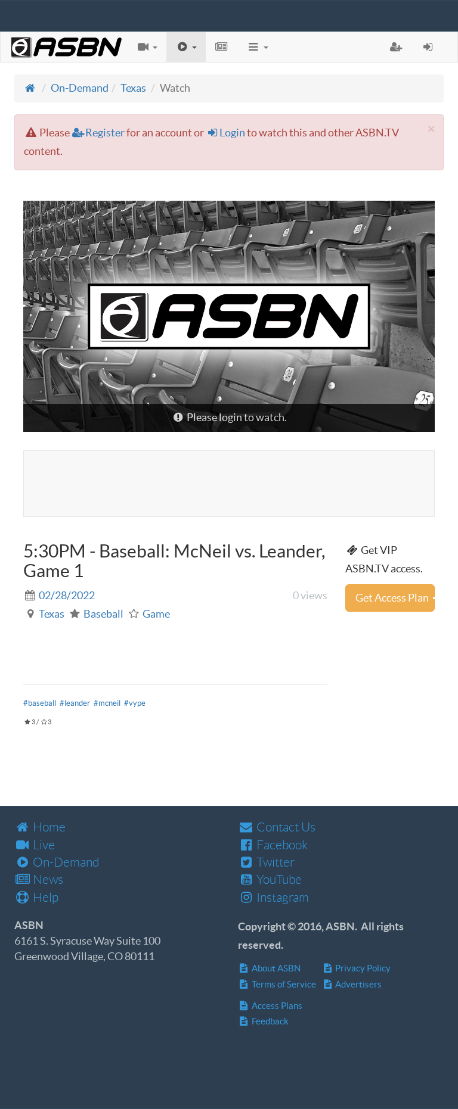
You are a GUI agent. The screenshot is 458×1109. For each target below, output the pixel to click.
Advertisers (357, 984)
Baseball (103, 614)
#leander (75, 703)
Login (232, 132)
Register (105, 132)
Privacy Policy (362, 968)
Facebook (281, 845)
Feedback (269, 1021)
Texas (133, 88)
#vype (135, 703)
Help (44, 897)
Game (156, 614)
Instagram (281, 897)
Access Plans (276, 1006)
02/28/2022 (67, 595)
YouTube (278, 879)
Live (42, 845)
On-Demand (80, 88)
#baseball (39, 703)
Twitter (274, 862)
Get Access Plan (393, 597)
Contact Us (284, 827)
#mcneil (107, 703)
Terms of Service (283, 984)
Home (48, 827)
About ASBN (275, 968)
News (46, 879)
